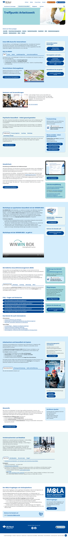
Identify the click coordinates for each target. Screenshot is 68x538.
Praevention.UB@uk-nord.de (13, 515)
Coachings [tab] (23, 133)
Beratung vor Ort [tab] (7, 284)
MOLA (19, 33)
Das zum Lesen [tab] (21, 458)
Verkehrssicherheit (12, 33)
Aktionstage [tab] (28, 284)
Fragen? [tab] (28, 458)
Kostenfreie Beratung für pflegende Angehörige (14, 327)
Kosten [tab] (13, 54)
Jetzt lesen (50, 393)
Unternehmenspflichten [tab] (32, 54)
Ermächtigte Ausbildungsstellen (55, 59)
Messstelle (5, 33)
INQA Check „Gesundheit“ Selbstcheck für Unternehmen (16, 322)
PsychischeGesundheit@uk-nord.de (55, 233)
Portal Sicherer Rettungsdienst (15, 31)
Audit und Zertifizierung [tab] (32, 368)
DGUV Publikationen (53, 149)
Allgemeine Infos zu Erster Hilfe (55, 63)
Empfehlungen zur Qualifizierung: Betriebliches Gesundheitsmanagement (20, 320)
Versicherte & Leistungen (10, 6)
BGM (46, 31)
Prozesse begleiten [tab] (15, 133)
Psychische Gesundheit (32, 31)
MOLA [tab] (34, 284)
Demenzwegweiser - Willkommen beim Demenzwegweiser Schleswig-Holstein (21, 329)
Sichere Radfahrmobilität (24, 470)
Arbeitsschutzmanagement (53, 31)
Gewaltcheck (40, 31)
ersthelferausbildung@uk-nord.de (55, 74)
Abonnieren (51, 396)
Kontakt (23, 33)
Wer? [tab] (5, 54)
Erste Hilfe (5, 31)
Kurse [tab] (8, 54)
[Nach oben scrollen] (65, 535)
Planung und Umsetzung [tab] (19, 368)
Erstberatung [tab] (6, 133)
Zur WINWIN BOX (52, 222)
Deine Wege (8, 471)
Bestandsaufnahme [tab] (8, 368)
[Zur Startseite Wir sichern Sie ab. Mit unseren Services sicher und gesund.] (7, 2)
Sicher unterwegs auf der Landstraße (16, 472)
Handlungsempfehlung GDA (54, 144)
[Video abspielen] (23, 245)
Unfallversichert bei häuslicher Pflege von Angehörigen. (16, 328)
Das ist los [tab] (6, 458)
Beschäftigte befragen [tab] (9, 135)
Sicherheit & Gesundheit (24, 6)
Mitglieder (34, 6)
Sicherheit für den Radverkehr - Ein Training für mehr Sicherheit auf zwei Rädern (21, 461)
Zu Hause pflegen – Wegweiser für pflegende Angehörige (17, 325)
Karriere (42, 6)
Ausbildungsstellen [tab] (20, 54)
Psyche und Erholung (53, 146)
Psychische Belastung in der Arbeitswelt (13, 319)
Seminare (24, 31)
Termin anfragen (52, 355)
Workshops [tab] (29, 133)
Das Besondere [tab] (13, 458)
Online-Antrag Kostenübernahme (55, 48)
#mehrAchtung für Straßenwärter (11, 465)
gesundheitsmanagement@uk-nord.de (55, 309)
